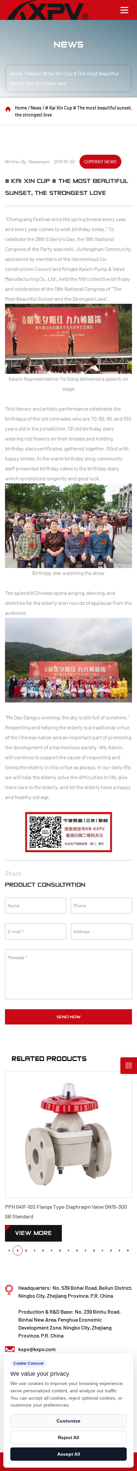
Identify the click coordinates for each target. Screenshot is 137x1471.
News (33, 73)
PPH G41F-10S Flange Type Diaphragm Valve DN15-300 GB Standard (66, 1211)
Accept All (68, 1454)
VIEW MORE (33, 1233)
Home (16, 73)
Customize (68, 1421)
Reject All (68, 1437)
